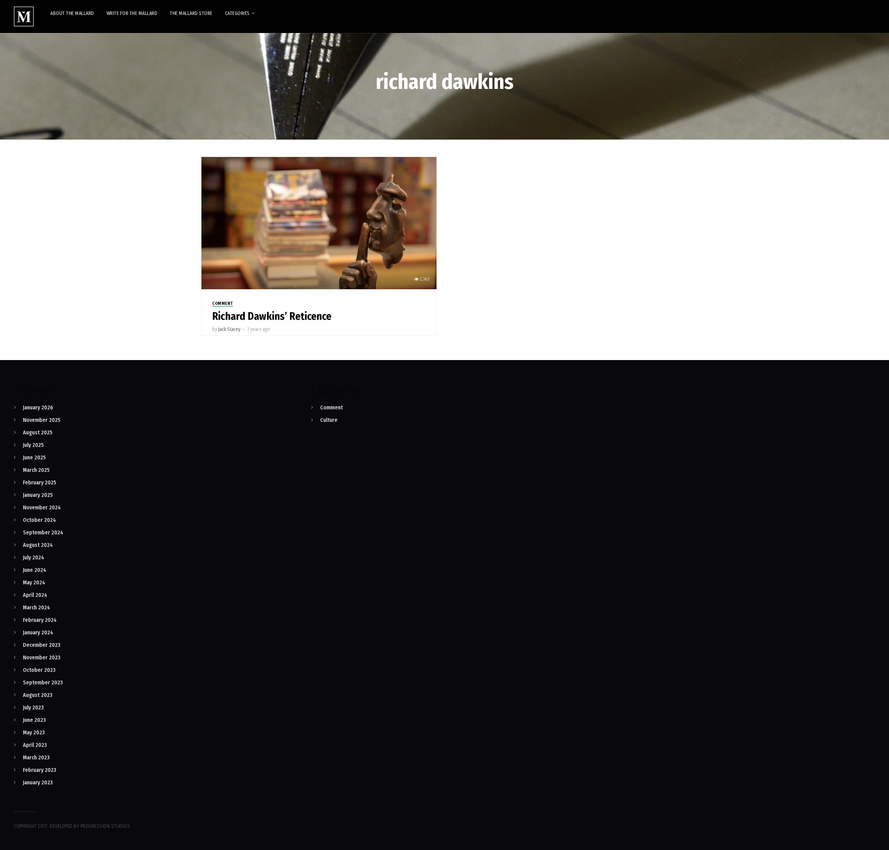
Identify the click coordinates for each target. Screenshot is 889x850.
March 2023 (36, 757)
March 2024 (36, 607)
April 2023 (35, 745)
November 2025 (41, 420)
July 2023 (33, 707)
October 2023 (39, 670)
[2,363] (319, 223)
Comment (222, 303)
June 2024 (34, 570)
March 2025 (36, 470)
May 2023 (34, 732)
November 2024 (42, 507)
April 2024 (35, 595)
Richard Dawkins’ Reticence (271, 316)
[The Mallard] (24, 16)
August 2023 (37, 695)
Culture (329, 420)
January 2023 (38, 782)
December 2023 (41, 645)
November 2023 (41, 657)
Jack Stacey (229, 329)
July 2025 (33, 445)
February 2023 (39, 770)
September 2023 (43, 682)
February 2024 (40, 620)
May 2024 (34, 582)
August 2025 (37, 432)
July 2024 (33, 557)
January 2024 (38, 632)
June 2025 (34, 457)
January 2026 (38, 407)
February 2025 (39, 482)
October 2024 (39, 520)
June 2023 (34, 720)
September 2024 (43, 532)
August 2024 (38, 545)
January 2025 (38, 495)
